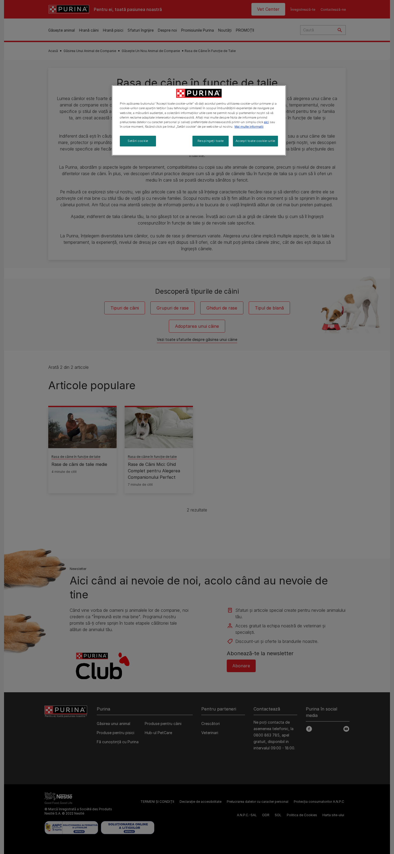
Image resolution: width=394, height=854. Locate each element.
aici (266, 122)
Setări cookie (138, 141)
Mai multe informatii (249, 126)
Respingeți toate (211, 141)
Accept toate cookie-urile (255, 141)
